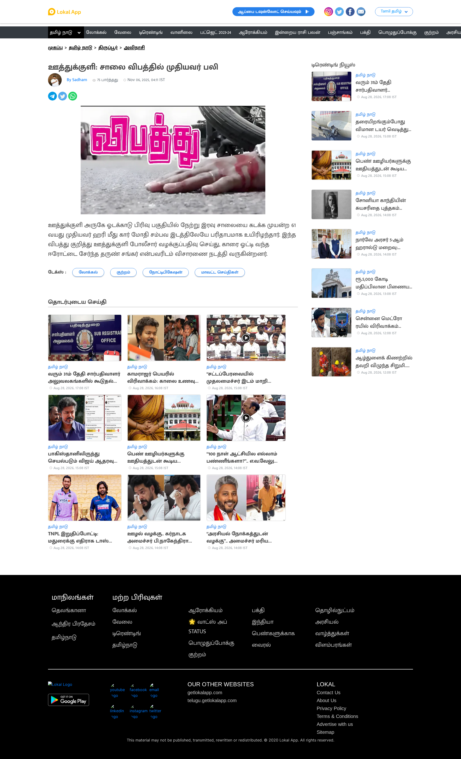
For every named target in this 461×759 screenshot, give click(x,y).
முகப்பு (55, 47)
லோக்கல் (124, 610)
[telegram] (53, 99)
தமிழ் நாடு (61, 32)
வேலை (122, 622)
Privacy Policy (331, 708)
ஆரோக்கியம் (205, 610)
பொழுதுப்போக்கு (211, 643)
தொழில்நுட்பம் (334, 610)
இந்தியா (262, 622)
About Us (326, 700)
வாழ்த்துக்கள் (332, 633)
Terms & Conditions (337, 716)
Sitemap (325, 732)
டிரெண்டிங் (126, 633)
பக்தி (258, 610)
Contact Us (328, 692)
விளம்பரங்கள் (333, 645)
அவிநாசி (134, 47)
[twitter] (63, 99)
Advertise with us (335, 724)
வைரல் (261, 645)
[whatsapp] (73, 99)
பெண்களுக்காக (273, 633)
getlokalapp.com (205, 692)
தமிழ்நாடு (64, 637)
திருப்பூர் (108, 47)
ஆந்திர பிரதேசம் (73, 624)
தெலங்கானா (69, 610)
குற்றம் (197, 654)
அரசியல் (327, 622)
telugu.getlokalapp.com (212, 700)
